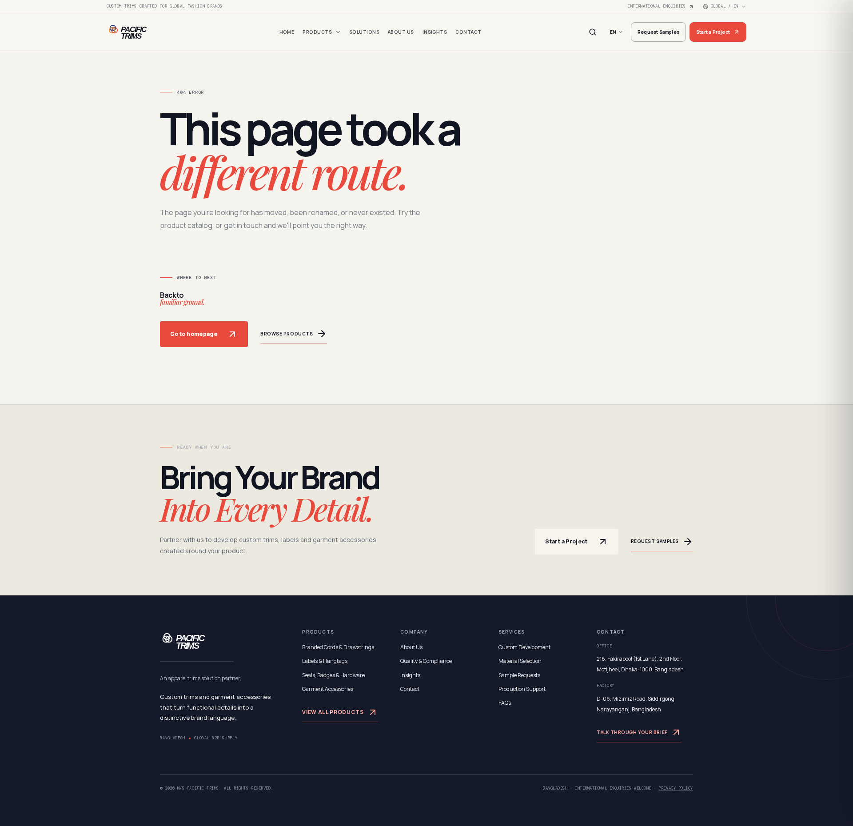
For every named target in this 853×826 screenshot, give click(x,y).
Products (317, 32)
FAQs (504, 702)
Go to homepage (193, 334)
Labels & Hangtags (324, 661)
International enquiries (657, 6)
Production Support (522, 689)
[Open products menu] (338, 32)
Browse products (286, 334)
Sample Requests (519, 675)
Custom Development (524, 647)
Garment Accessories (327, 689)
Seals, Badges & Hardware (333, 675)
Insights (435, 32)
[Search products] (592, 32)
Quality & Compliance (426, 661)
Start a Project (713, 32)
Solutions (364, 32)
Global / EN (724, 6)
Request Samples (658, 32)
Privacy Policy (675, 788)
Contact (468, 32)
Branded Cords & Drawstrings (338, 647)
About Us (401, 32)
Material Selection (520, 661)
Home (287, 32)
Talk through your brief (632, 732)
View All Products (332, 712)
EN (613, 32)
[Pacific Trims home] (142, 32)
